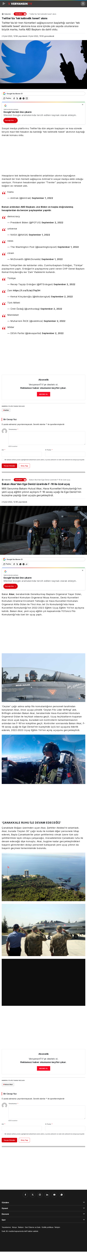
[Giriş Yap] (83, 3)
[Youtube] (54, 1194)
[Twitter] (32, 1194)
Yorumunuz (13, 429)
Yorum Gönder (9, 466)
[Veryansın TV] (20, 3)
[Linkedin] (47, 1194)
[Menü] (4, 3)
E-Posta (48, 450)
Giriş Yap (24, 466)
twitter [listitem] (6, 410)
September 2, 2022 (52, 222)
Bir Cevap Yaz (10, 419)
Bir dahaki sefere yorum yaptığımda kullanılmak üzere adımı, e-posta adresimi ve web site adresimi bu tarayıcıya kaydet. (45, 460)
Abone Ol (43, 394)
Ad (3, 450)
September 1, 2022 (42, 198)
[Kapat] (82, 104)
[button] (25, 14)
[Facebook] (25, 1194)
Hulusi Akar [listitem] (8, 1084)
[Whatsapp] (61, 1194)
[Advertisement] (43, 155)
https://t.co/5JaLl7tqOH (26, 290)
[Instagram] (40, 1194)
